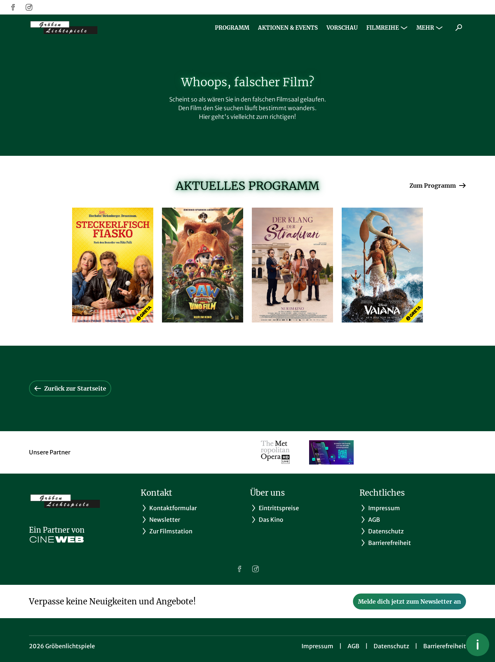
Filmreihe (382, 27)
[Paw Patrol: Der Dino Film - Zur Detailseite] (202, 265)
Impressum (317, 646)
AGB (353, 646)
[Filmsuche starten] (459, 27)
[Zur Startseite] (79, 27)
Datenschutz (391, 646)
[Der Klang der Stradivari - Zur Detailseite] (292, 265)
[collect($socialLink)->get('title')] (13, 7)
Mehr (425, 27)
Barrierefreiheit (444, 646)
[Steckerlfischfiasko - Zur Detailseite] (112, 265)
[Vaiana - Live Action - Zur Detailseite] (382, 265)
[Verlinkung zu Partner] (275, 452)
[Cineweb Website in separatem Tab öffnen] (56, 539)
